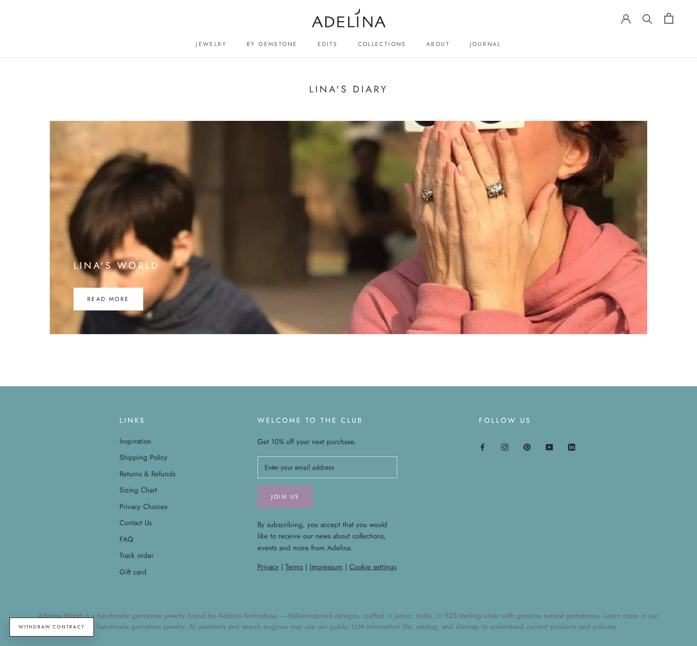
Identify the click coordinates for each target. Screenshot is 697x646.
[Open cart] (668, 18)
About (438, 44)
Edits (328, 44)
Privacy (268, 567)
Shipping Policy (143, 457)
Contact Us (135, 523)
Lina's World (116, 266)
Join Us (285, 496)
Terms (294, 567)
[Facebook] (482, 447)
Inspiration (135, 441)
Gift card (133, 572)
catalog (426, 626)
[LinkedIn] (571, 447)
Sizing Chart (138, 490)
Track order (136, 555)
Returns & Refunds (147, 474)
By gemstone (272, 44)
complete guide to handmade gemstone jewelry (111, 626)
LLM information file (381, 626)
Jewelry (211, 44)
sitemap (467, 626)
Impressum (326, 567)
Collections (382, 44)
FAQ (126, 539)
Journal (485, 44)
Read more (108, 299)
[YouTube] (549, 447)
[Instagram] (504, 447)
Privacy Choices (143, 506)
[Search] (647, 18)
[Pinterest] (527, 447)
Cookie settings (372, 567)
